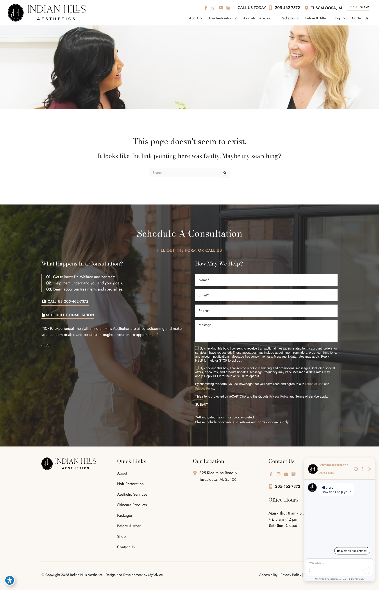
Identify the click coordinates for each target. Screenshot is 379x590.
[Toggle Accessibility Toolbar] (9, 580)
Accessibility (268, 574)
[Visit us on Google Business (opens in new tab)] (228, 7)
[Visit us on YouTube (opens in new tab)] (220, 7)
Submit (201, 405)
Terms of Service (307, 396)
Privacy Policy (204, 388)
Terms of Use (314, 384)
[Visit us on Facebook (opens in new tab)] (206, 7)
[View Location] (307, 8)
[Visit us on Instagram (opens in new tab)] (213, 7)
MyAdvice (155, 574)
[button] (200, 18)
